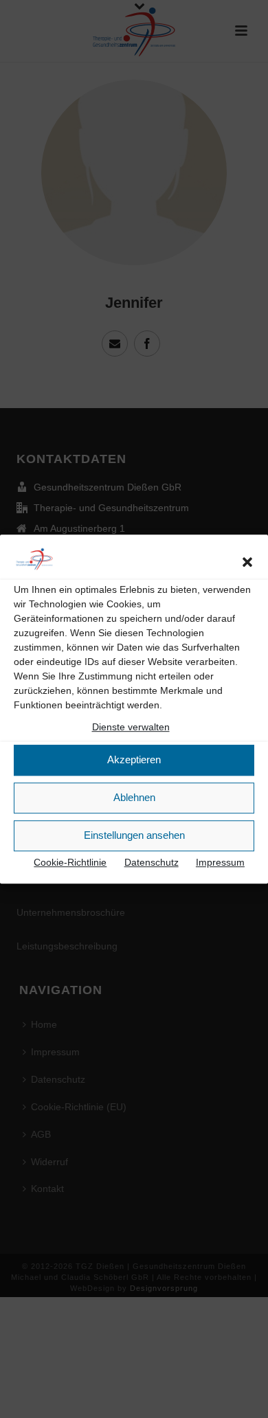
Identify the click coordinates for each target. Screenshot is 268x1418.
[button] (247, 562)
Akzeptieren (134, 759)
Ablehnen (134, 797)
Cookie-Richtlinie (70, 862)
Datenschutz (151, 862)
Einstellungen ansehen (134, 835)
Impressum (220, 862)
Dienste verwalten (131, 726)
